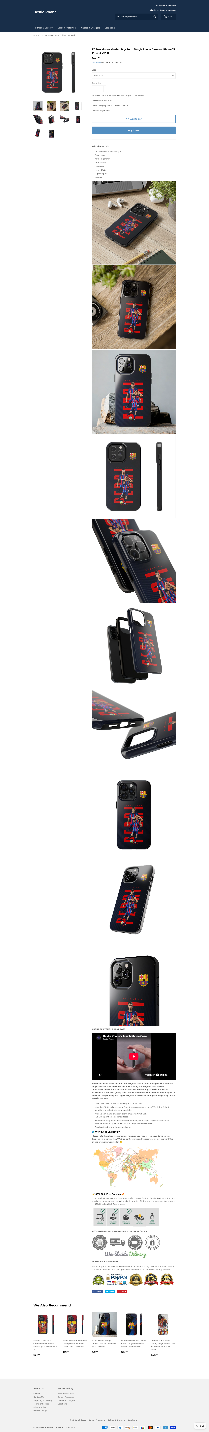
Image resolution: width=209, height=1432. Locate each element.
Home (36, 35)
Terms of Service (41, 1404)
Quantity (96, 83)
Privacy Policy (39, 1407)
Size (94, 70)
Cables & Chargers (90, 28)
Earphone (110, 28)
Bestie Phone (45, 12)
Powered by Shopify (65, 1427)
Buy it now (133, 130)
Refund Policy (39, 1410)
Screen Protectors (67, 28)
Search (36, 1393)
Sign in (153, 10)
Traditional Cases (42, 28)
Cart (170, 16)
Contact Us (38, 1397)
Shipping (96, 62)
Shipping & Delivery (42, 1400)
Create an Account (168, 10)
